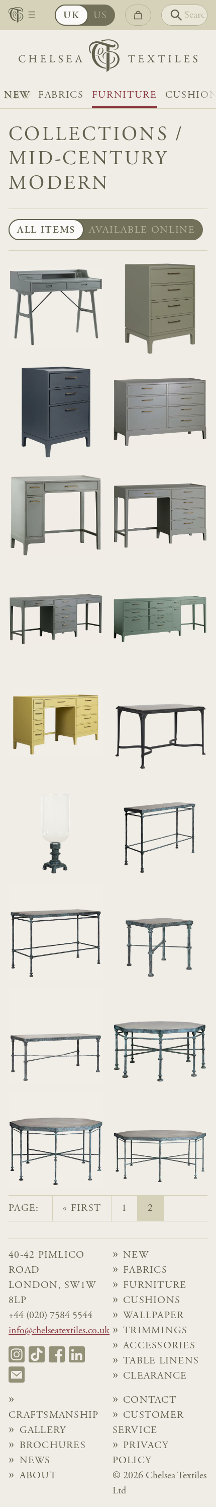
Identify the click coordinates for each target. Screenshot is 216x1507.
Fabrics (61, 95)
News (35, 1461)
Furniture (124, 95)
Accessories (159, 1346)
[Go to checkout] (138, 15)
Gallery (43, 1430)
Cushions (151, 1300)
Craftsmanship (53, 1415)
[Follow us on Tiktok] (37, 1354)
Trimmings (155, 1331)
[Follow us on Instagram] (17, 1354)
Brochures (53, 1446)
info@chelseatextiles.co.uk (59, 1331)
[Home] (108, 58)
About (38, 1476)
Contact (149, 1400)
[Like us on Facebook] (57, 1354)
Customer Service (148, 1422)
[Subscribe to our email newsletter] (17, 1374)
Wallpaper (153, 1316)
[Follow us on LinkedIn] (77, 1354)
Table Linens (161, 1361)
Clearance (155, 1376)
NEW (17, 95)
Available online (142, 230)
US (100, 16)
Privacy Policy (140, 1453)
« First (82, 1208)
